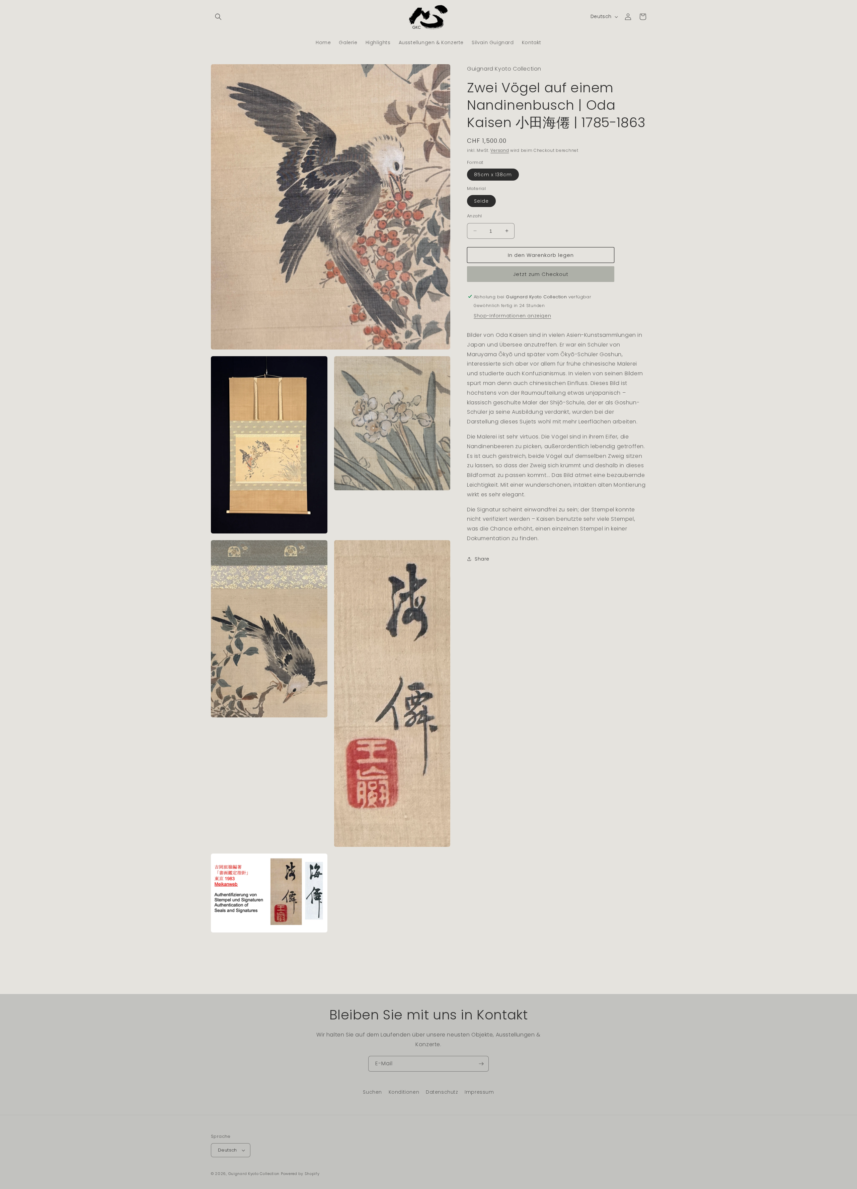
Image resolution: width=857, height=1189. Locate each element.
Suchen (372, 1092)
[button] (218, 16)
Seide (481, 200)
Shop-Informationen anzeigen (512, 315)
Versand (499, 150)
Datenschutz (442, 1092)
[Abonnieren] (481, 1064)
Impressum (479, 1092)
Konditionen (404, 1092)
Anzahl (474, 215)
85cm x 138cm (493, 174)
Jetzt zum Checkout (540, 273)
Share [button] (482, 558)
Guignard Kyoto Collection (254, 1173)
